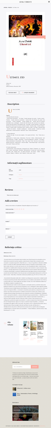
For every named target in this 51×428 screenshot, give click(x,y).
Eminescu (21, 178)
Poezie (10, 7)
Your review (10, 213)
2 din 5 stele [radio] (17, 209)
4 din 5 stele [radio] (21, 209)
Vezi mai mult (12, 92)
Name (8, 221)
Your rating (9, 209)
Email (8, 229)
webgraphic (42, 426)
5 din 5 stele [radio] (23, 209)
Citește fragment (29, 92)
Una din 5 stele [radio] (15, 209)
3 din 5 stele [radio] (19, 209)
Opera (5, 7)
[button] (49, 2)
